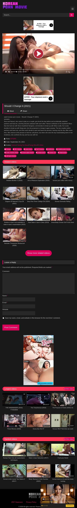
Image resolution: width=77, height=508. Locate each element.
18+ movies (18, 149)
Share (24, 111)
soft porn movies (11, 156)
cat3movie (51, 149)
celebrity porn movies (64, 149)
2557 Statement (17, 502)
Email (5, 302)
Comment (5, 271)
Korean (9, 149)
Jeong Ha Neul (22, 145)
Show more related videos (38, 253)
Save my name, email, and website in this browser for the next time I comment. (32, 318)
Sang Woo (33, 145)
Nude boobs (63, 152)
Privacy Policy (31, 502)
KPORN (13, 139)
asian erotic (28, 149)
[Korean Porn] (38, 6)
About (11, 111)
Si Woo (40, 145)
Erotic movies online (12, 152)
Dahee (13, 145)
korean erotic (41, 152)
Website (5, 309)
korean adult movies (28, 152)
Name (5, 296)
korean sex (52, 152)
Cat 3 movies (40, 149)
